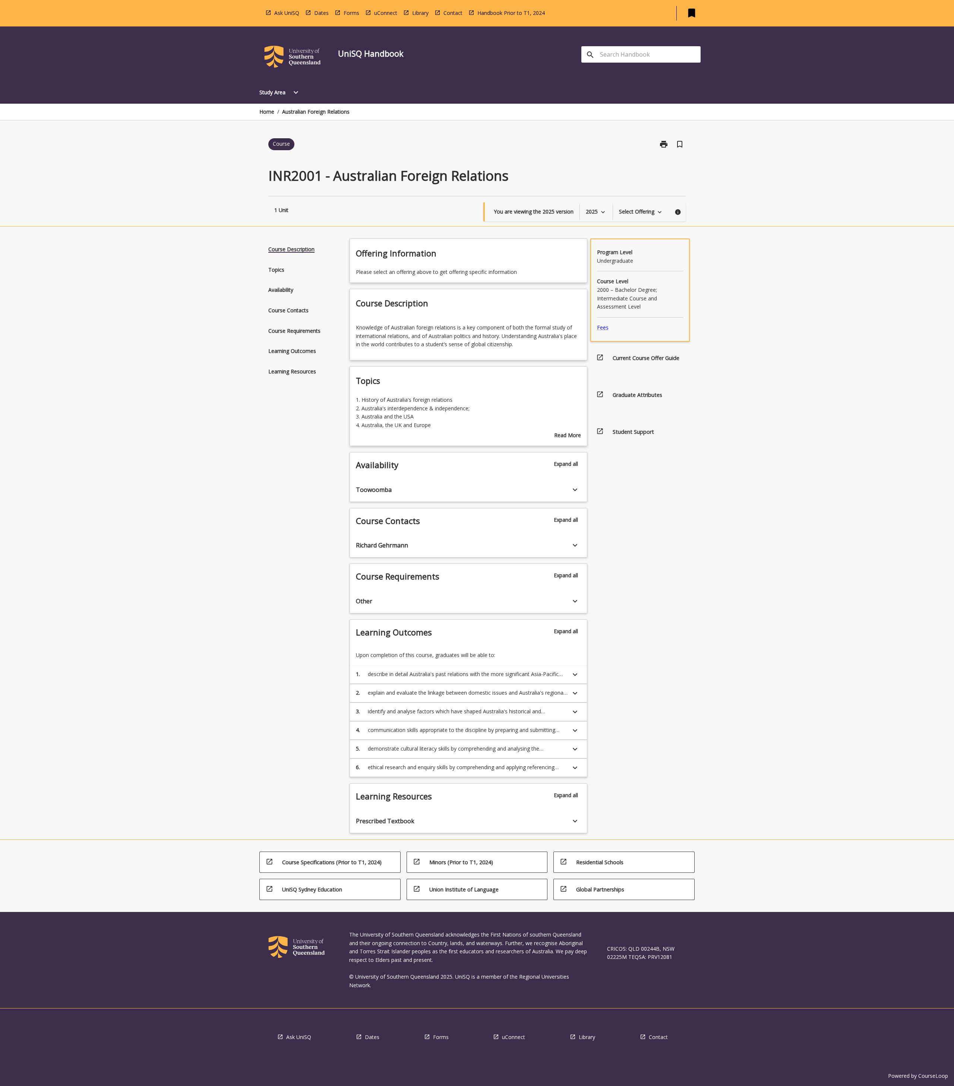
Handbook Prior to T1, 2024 (511, 12)
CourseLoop (933, 1075)
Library (420, 12)
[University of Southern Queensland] (292, 58)
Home (266, 111)
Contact (452, 12)
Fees (603, 327)
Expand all (566, 463)
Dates (321, 12)
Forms (351, 12)
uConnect (385, 12)
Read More (567, 436)
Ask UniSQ (286, 12)
